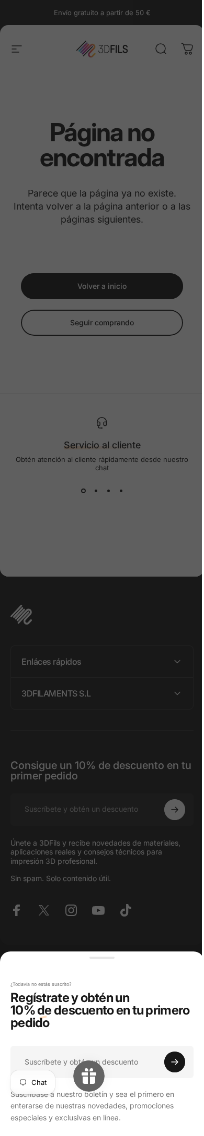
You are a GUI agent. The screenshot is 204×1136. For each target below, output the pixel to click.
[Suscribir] (166, 1062)
